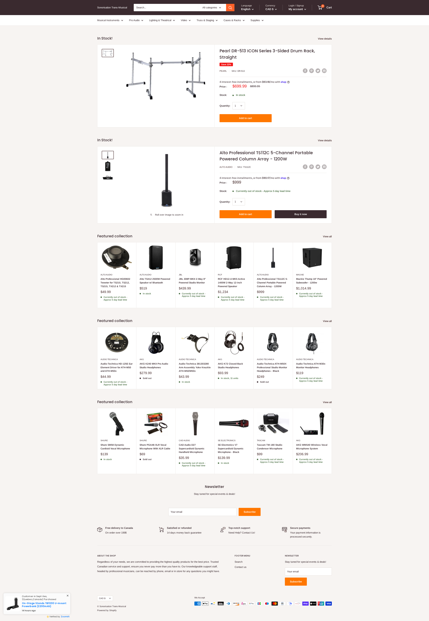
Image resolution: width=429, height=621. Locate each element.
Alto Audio (226, 167)
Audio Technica (109, 359)
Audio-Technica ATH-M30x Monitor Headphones (310, 365)
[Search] (230, 7)
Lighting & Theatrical (160, 20)
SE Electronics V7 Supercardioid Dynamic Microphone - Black (230, 448)
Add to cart (245, 118)
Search (238, 561)
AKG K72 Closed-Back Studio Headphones (230, 365)
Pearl (223, 71)
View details (325, 38)
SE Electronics (226, 440)
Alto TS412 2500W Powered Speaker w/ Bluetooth (155, 281)
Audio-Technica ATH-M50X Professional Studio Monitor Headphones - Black (272, 367)
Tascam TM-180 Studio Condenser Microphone (269, 446)
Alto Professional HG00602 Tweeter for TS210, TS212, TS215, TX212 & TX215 (115, 282)
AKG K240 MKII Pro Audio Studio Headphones (154, 365)
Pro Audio (134, 20)
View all (327, 236)
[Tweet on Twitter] (318, 70)
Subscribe (250, 511)
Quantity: (225, 105)
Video (184, 20)
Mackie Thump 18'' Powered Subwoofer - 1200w (311, 281)
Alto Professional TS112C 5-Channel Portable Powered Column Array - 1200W (272, 282)
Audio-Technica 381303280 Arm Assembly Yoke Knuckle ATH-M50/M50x (195, 367)
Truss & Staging (205, 20)
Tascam (261, 440)
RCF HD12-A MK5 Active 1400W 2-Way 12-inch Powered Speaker (231, 282)
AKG (142, 359)
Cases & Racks (232, 20)
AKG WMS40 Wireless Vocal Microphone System (311, 446)
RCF (220, 275)
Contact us (241, 567)
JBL (180, 275)
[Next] (332, 275)
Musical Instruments (108, 20)
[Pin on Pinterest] (311, 70)
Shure (104, 440)
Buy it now (300, 214)
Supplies (255, 20)
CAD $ (102, 598)
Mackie (300, 275)
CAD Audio (184, 440)
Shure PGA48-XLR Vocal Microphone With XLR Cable (155, 446)
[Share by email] (324, 70)
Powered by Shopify (107, 610)
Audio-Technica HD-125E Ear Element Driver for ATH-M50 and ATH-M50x (117, 367)
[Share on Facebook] (305, 70)
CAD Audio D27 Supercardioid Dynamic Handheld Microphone (191, 448)
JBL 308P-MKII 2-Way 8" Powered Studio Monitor (192, 281)
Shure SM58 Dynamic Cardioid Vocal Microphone (115, 446)
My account (296, 9)
